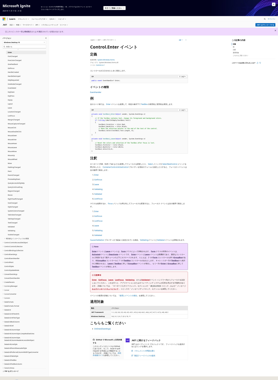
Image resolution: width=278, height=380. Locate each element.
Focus (110, 203)
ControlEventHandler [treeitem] (12, 258)
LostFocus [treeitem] (11, 116)
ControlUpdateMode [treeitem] (11, 270)
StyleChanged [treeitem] (13, 207)
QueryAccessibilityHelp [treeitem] (16, 183)
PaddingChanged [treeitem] (14, 167)
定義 (234, 44)
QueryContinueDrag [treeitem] (15, 187)
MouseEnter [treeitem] (12, 139)
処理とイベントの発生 (128, 295)
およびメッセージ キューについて (105, 289)
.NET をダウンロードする (265, 25)
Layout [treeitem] (10, 104)
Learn (93, 40)
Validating (98, 189)
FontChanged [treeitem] (13, 56)
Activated (96, 254)
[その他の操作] (186, 40)
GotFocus (98, 179)
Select (150, 164)
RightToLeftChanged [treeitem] (15, 199)
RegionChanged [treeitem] (14, 191)
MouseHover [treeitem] (12, 143)
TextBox (144, 104)
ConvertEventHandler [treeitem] (12, 278)
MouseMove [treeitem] (12, 151)
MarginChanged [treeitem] (14, 120)
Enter (108, 104)
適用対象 (236, 53)
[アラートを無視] (273, 4)
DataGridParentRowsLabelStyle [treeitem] (15, 348)
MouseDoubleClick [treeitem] (14, 132)
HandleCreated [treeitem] (13, 72)
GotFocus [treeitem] (11, 68)
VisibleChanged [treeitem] (13, 235)
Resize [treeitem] (10, 195)
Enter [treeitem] (10, 52)
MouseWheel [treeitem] (12, 159)
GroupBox (178, 257)
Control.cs (99, 65)
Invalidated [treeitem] (12, 88)
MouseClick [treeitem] (12, 128)
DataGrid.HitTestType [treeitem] (12, 318)
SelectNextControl (169, 164)
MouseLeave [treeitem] (12, 147)
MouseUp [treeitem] (11, 155)
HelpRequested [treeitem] (13, 80)
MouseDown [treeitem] (12, 135)
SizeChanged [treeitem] (12, 203)
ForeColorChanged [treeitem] (14, 60)
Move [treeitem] (10, 163)
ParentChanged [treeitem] (13, 175)
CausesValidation (97, 240)
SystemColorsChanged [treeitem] (16, 211)
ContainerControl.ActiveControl (116, 167)
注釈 (234, 50)
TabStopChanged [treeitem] (14, 219)
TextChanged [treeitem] (12, 223)
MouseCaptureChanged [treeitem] (16, 124)
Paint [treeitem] (10, 171)
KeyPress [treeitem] (11, 96)
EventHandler (95, 92)
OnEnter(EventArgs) (102, 329)
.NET (99, 40)
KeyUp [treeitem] (10, 100)
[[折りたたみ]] (46, 38)
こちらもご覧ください (240, 55)
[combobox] (24, 42)
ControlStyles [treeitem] (9, 266)
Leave (96, 184)
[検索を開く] (265, 19)
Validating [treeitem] (11, 231)
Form (123, 251)
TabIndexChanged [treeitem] (14, 215)
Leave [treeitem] (10, 108)
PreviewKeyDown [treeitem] (14, 179)
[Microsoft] (4, 19)
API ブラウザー (108, 40)
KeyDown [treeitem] (11, 92)
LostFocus (98, 199)
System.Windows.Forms (106, 60)
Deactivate (113, 254)
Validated (98, 194)
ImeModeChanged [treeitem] (14, 84)
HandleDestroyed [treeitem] (14, 76)
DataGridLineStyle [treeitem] (10, 344)
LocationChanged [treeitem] (14, 112)
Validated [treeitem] (11, 227)
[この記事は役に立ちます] (257, 63)
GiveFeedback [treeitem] (13, 64)
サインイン (271, 19)
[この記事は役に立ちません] (260, 63)
